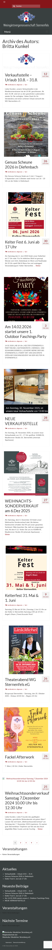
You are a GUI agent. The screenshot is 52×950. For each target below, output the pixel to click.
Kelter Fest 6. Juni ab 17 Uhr (16, 879)
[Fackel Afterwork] (26, 729)
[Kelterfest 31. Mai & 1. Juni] (26, 568)
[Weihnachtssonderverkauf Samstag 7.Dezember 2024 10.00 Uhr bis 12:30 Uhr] (26, 780)
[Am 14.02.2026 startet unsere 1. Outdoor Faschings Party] (26, 299)
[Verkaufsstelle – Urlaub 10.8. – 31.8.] (26, 61)
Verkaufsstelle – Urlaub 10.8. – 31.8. (19, 874)
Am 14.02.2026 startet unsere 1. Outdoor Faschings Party (27, 898)
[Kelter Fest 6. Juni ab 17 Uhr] (26, 214)
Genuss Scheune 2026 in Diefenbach (19, 876)
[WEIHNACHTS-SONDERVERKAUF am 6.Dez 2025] (26, 473)
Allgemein (19, 84)
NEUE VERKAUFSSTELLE (15, 901)
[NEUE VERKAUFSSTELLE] (26, 391)
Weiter (38, 266)
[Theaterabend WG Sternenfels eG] (26, 650)
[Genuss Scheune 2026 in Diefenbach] (26, 134)
